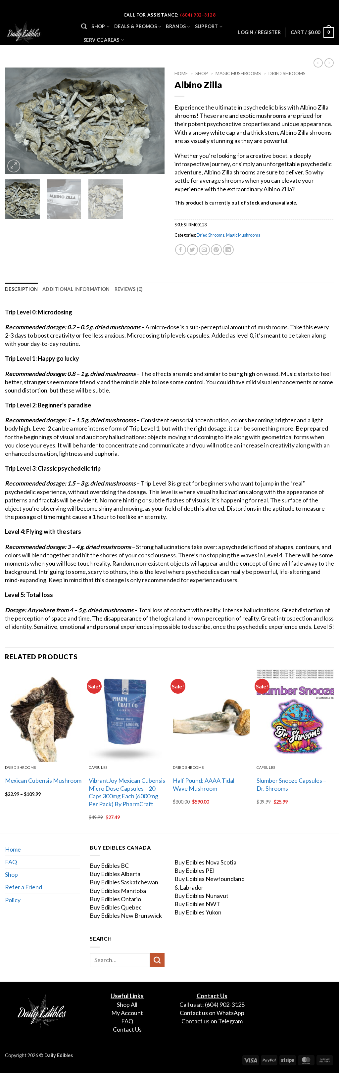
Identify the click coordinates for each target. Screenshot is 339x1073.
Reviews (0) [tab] (129, 289)
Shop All (127, 1004)
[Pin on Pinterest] (216, 249)
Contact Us (127, 1029)
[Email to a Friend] (204, 249)
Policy (13, 900)
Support (206, 26)
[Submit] (157, 960)
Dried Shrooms (287, 73)
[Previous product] (329, 63)
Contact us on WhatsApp (212, 1012)
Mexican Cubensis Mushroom (43, 780)
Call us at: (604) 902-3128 (212, 1004)
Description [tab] (21, 289)
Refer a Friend (23, 887)
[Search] (84, 26)
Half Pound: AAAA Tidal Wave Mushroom (203, 784)
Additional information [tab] (76, 289)
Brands (176, 26)
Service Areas (101, 40)
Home (181, 73)
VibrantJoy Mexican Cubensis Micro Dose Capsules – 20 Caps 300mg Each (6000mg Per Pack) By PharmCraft (127, 792)
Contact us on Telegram (212, 1021)
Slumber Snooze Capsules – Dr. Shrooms (291, 784)
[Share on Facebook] (180, 249)
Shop (98, 26)
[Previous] (17, 120)
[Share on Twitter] (192, 249)
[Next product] (318, 63)
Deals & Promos (135, 26)
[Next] (153, 120)
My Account (127, 1012)
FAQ (11, 861)
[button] (312, 32)
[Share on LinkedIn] (228, 249)
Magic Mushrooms (238, 73)
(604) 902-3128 (198, 15)
